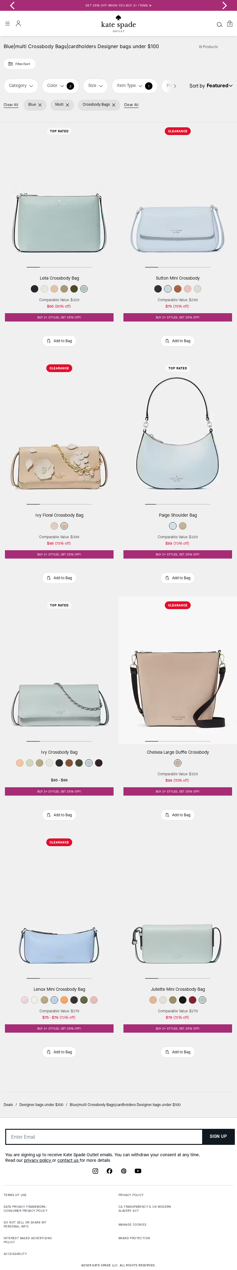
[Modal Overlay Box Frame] (118, 635)
